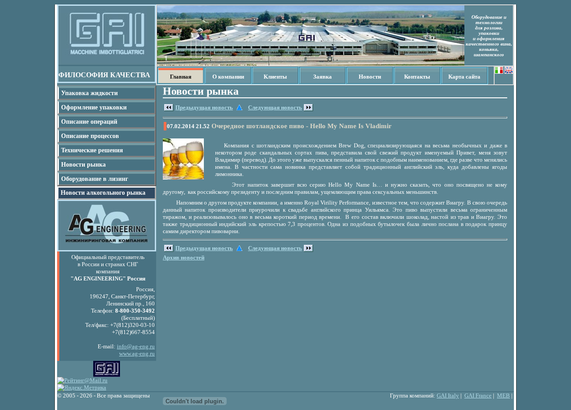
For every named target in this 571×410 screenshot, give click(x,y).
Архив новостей (183, 257)
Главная (180, 76)
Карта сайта (464, 76)
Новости (370, 76)
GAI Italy (448, 395)
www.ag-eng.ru (137, 353)
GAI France (478, 395)
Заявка (322, 76)
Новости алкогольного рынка (103, 192)
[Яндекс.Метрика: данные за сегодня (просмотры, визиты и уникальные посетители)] (81, 387)
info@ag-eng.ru (136, 346)
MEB (503, 395)
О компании (228, 76)
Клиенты (275, 76)
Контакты (417, 76)
